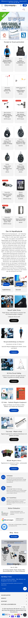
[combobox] (14, 9)
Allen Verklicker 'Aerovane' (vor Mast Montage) (21, 116)
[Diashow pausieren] (21, 38)
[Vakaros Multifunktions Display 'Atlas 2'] (21, 185)
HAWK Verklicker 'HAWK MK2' (21, 91)
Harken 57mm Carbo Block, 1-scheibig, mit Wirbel (7, 142)
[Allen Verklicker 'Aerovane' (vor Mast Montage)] (21, 105)
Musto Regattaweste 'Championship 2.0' (20, 62)
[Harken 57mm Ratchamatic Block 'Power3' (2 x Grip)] (21, 132)
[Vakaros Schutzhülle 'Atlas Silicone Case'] (21, 210)
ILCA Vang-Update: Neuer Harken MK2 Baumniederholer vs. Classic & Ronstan (14, 570)
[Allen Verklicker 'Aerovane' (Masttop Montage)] (7, 105)
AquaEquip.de (9, 608)
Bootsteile (18, 289)
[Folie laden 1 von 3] (9, 38)
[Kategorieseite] (7, 281)
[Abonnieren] (25, 588)
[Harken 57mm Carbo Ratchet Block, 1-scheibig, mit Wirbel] (21, 157)
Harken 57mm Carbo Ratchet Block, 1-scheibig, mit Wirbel (21, 168)
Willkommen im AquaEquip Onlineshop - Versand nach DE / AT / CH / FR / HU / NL (14, 2)
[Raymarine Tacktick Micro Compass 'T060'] (7, 185)
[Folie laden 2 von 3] (12, 38)
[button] (2, 5)
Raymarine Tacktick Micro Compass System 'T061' (7, 220)
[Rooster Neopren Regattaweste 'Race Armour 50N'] (7, 51)
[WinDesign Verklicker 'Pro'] (7, 80)
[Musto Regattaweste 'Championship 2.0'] (21, 51)
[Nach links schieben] (2, 56)
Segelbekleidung (6, 289)
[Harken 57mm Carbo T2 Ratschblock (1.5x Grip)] (7, 157)
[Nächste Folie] (18, 38)
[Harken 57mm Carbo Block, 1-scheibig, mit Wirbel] (7, 132)
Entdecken (6, 284)
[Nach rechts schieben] (25, 56)
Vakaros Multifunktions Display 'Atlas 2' (20, 195)
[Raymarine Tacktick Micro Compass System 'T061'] (7, 210)
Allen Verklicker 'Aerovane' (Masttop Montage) (7, 116)
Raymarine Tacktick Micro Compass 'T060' (7, 195)
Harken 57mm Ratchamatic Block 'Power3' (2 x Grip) (20, 142)
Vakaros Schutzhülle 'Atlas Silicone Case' (20, 219)
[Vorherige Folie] (6, 38)
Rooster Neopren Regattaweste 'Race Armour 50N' (7, 62)
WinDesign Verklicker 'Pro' (7, 90)
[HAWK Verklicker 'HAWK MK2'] (21, 80)
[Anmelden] (20, 5)
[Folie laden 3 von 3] (14, 38)
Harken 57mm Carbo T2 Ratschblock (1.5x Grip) (7, 168)
